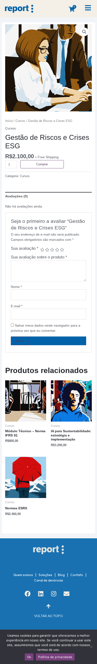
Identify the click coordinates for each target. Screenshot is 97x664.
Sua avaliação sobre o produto (39, 257)
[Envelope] (67, 593)
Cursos (20, 121)
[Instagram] (54, 593)
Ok (29, 657)
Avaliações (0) (16, 196)
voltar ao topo (48, 616)
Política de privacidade (55, 657)
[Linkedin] (41, 593)
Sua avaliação (24, 248)
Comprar (42, 164)
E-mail (16, 306)
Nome (16, 287)
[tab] (48, 196)
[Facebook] (28, 593)
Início (9, 121)
